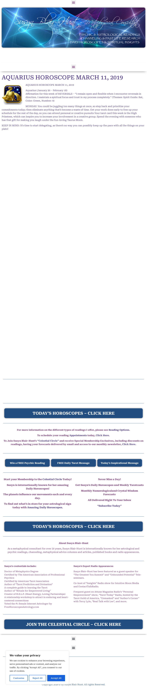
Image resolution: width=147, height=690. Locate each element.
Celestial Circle (52, 479)
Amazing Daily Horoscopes (44, 507)
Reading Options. (119, 430)
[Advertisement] (73, 55)
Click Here (102, 435)
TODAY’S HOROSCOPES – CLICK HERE (74, 526)
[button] (73, 2)
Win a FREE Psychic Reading (27, 463)
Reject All (37, 678)
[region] (37, 667)
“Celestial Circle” (48, 440)
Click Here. (129, 444)
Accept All (56, 678)
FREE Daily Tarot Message (73, 463)
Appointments (78, 435)
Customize (18, 678)
